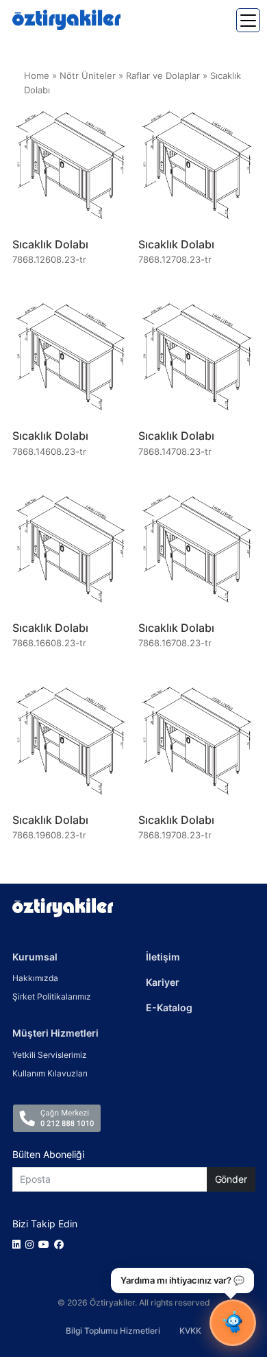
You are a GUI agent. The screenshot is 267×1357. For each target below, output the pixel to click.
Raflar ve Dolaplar (163, 76)
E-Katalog (169, 1007)
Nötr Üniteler (88, 76)
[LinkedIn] (18, 1244)
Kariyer (162, 982)
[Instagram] (31, 1244)
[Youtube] (46, 1244)
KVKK (190, 1330)
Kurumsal (35, 957)
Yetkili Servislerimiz (49, 1055)
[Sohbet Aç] (232, 1322)
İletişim (163, 957)
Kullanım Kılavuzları (50, 1073)
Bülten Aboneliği (48, 1154)
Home (36, 76)
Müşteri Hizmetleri (55, 1033)
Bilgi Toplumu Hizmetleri (113, 1330)
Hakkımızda (35, 978)
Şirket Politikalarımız (51, 996)
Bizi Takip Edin (44, 1223)
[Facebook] (61, 1244)
